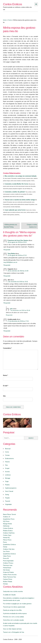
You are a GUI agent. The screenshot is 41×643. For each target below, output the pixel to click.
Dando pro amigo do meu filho (12, 610)
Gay (6, 465)
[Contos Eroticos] (17, 427)
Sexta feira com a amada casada (13, 620)
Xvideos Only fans (8, 549)
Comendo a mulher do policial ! (15, 192)
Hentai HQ (6, 537)
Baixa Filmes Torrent (9, 514)
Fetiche (7, 462)
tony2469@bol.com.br (10, 262)
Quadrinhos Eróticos (9, 544)
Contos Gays (7, 535)
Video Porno (7, 556)
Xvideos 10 (6, 517)
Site (4, 396)
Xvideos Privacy (8, 563)
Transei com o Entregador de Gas (13, 632)
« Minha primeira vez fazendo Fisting (10, 226)
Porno (5, 542)
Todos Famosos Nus (9, 577)
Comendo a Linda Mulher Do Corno (16, 184)
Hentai (5, 547)
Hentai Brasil (7, 567)
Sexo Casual (9, 491)
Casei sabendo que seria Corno (15, 210)
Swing (7, 494)
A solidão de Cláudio (9, 595)
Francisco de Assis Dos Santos (18, 240)
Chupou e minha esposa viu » (32, 226)
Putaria (7, 485)
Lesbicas (8, 475)
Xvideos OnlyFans (9, 533)
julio (11, 308)
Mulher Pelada (7, 581)
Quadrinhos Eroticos (9, 554)
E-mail (5, 385)
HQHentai (6, 526)
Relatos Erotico (8, 530)
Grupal (7, 468)
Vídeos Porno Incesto (9, 574)
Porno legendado (8, 561)
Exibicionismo (9, 458)
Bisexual (7, 448)
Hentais (5, 584)
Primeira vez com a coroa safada (13, 617)
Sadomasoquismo (10, 488)
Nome (5, 375)
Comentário (7, 348)
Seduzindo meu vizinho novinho (13, 591)
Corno (10, 20)
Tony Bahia (11, 253)
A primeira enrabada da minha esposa (15, 613)
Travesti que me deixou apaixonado (14, 607)
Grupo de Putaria (8, 572)
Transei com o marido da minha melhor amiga (20, 200)
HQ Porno (6, 521)
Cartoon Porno (7, 579)
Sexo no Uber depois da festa (12, 629)
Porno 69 (6, 558)
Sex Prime (6, 551)
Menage (7, 478)
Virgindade (8, 504)
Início (4, 20)
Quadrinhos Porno (8, 519)
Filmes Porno (7, 540)
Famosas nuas (7, 565)
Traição (7, 498)
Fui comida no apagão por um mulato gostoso (17, 603)
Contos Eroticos (12, 4)
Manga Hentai (7, 523)
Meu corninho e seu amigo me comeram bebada (20, 176)
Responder (7, 249)
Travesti (7, 501)
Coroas (7, 455)
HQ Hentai (6, 570)
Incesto (7, 471)
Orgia (6, 481)
